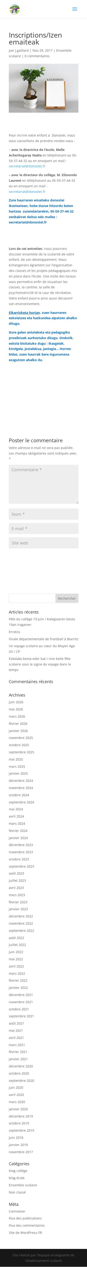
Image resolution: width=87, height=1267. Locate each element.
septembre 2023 (21, 866)
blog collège (18, 1170)
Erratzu (14, 632)
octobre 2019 (19, 1123)
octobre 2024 (19, 795)
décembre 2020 (21, 1066)
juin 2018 (16, 1137)
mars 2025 (17, 766)
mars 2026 (17, 716)
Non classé (17, 1192)
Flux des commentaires (27, 1225)
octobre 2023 (19, 859)
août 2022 (16, 938)
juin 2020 (16, 1087)
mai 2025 (16, 759)
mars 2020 (17, 1102)
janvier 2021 (18, 1059)
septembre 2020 (21, 1080)
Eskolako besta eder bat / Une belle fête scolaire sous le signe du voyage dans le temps (40, 664)
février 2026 (18, 723)
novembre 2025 (21, 737)
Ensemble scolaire (23, 1185)
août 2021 (16, 1023)
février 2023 (18, 902)
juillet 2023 (17, 880)
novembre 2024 (21, 788)
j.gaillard (22, 50)
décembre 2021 (21, 995)
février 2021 (18, 1052)
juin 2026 (16, 702)
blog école (17, 1178)
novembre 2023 (21, 852)
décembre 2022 (21, 916)
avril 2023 (16, 887)
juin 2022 (16, 952)
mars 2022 (17, 973)
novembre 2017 (21, 1152)
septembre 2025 (21, 752)
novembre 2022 (21, 923)
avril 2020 (16, 1094)
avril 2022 (16, 966)
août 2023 (16, 873)
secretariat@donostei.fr (27, 166)
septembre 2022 (21, 930)
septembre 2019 (21, 1130)
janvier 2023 (18, 909)
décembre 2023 (21, 845)
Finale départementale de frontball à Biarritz (43, 639)
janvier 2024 (18, 838)
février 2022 (18, 980)
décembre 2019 (21, 1116)
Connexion (17, 1211)
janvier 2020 (18, 1109)
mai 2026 (16, 709)
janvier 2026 (18, 731)
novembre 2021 (21, 1002)
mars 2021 (17, 1045)
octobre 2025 (19, 745)
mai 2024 (16, 809)
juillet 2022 (17, 944)
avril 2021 (16, 1037)
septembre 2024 (21, 802)
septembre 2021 (21, 1016)
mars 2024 (17, 823)
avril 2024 (16, 816)
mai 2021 (16, 1030)
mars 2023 (17, 895)
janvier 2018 (18, 1145)
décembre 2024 (21, 780)
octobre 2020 (19, 1073)
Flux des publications (25, 1218)
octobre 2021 (19, 1009)
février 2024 (18, 830)
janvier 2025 (18, 773)
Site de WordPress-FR (25, 1232)
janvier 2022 (18, 987)
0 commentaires (37, 56)
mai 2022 (16, 959)
